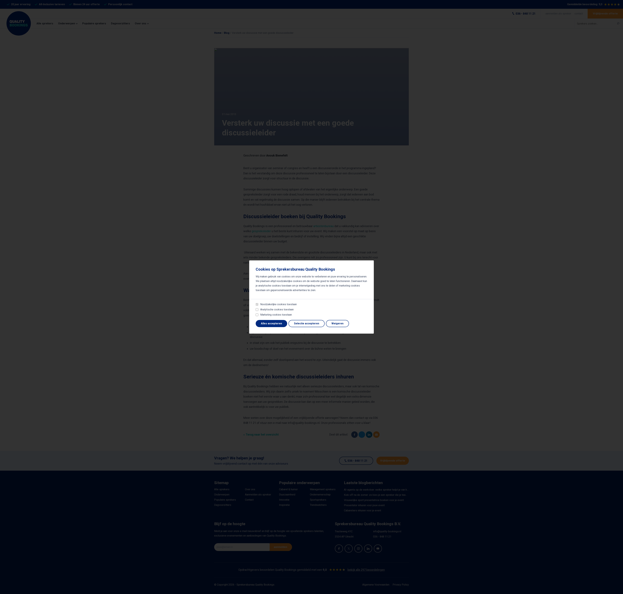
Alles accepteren (271, 323)
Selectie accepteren (306, 323)
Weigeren (337, 323)
